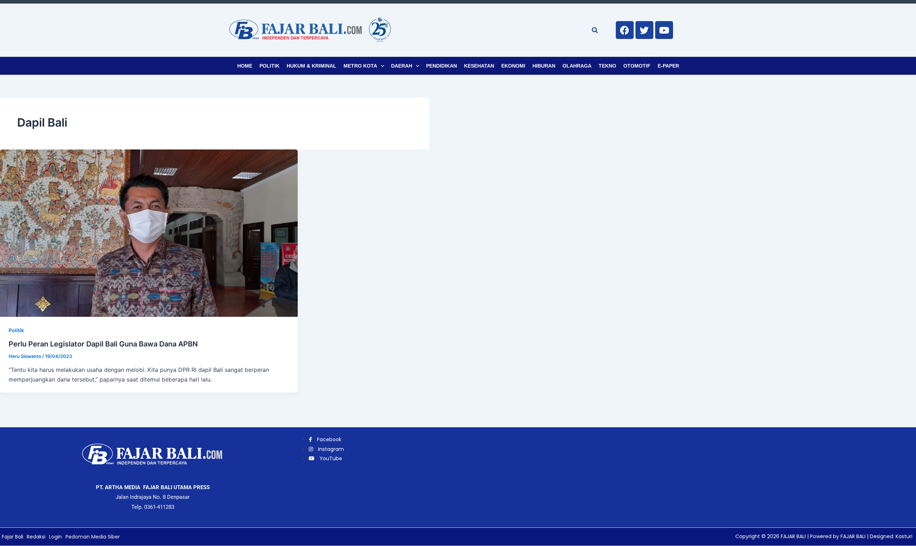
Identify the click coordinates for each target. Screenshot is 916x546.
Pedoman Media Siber (92, 536)
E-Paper (668, 66)
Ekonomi (513, 66)
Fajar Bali (12, 536)
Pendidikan (441, 66)
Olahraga (576, 66)
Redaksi (36, 536)
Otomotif (637, 66)
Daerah (401, 66)
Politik (269, 66)
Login (55, 536)
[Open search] (595, 30)
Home (244, 66)
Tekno (607, 66)
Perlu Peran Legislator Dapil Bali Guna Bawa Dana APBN (103, 344)
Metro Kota (360, 66)
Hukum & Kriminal (311, 66)
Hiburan (543, 66)
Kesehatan (479, 66)
